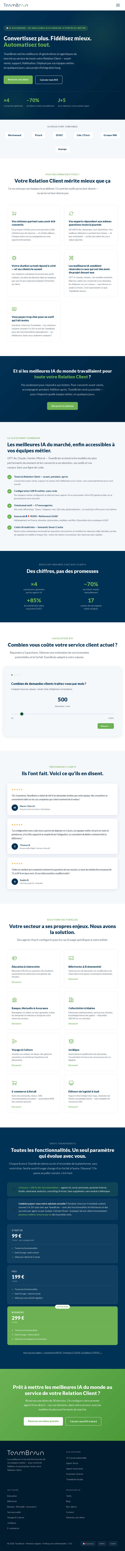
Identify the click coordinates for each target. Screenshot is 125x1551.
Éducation (12, 1496)
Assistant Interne (74, 1474)
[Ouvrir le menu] (118, 5)
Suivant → (106, 726)
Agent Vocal (72, 1463)
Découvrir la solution (62, 406)
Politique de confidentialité (54, 1543)
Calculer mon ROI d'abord (83, 1421)
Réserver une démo (18, 79)
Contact (70, 1512)
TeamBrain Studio (74, 1479)
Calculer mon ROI (49, 79)
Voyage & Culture (15, 1517)
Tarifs (68, 1496)
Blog (68, 1501)
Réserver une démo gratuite (43, 1421)
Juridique (11, 1523)
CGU (70, 1543)
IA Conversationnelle (76, 1458)
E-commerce (13, 1528)
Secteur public (14, 1512)
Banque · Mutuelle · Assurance (21, 1506)
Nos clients (71, 1506)
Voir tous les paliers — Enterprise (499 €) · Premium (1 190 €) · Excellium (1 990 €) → (62, 1352)
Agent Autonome (74, 1468)
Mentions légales (33, 1543)
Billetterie (12, 1501)
